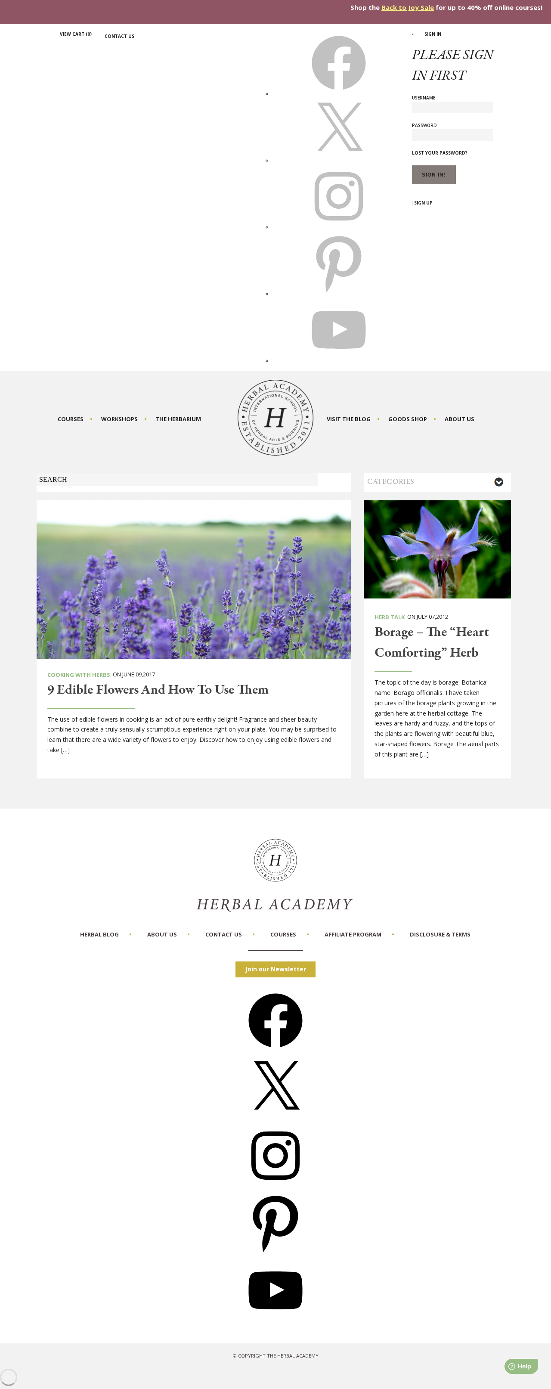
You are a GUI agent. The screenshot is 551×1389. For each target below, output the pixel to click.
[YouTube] (275, 1320)
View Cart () (76, 34)
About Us (459, 419)
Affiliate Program (353, 934)
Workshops (119, 419)
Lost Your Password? (439, 153)
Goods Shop (407, 419)
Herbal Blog (99, 934)
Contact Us (119, 36)
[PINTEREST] (338, 294)
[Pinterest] (275, 1253)
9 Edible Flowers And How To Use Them (158, 690)
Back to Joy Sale (407, 7)
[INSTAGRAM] (338, 227)
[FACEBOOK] (338, 93)
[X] (338, 160)
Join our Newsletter (275, 969)
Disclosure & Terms (440, 934)
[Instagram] (275, 1185)
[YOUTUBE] (338, 360)
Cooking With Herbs (78, 675)
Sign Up (423, 203)
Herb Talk (390, 617)
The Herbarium (178, 419)
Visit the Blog (349, 419)
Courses (71, 419)
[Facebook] (275, 1050)
